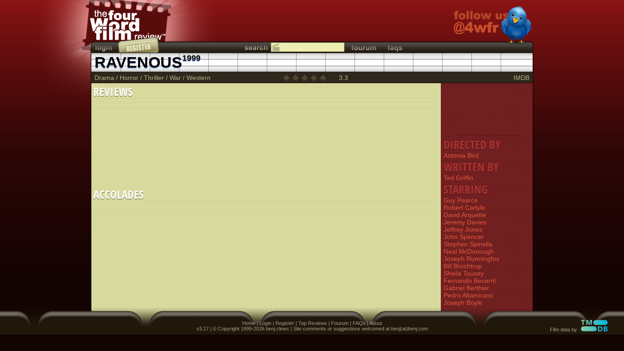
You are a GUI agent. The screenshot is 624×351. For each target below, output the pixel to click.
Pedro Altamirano (468, 295)
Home (248, 323)
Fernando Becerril (470, 280)
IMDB (521, 77)
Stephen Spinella (468, 244)
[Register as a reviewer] (139, 45)
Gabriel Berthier (466, 288)
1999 (191, 58)
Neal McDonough (469, 251)
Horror (129, 77)
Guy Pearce (461, 200)
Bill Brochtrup (463, 266)
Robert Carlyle (464, 207)
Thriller (154, 77)
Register (284, 323)
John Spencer (464, 236)
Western (198, 77)
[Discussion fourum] (363, 47)
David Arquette (465, 214)
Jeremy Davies (465, 222)
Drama (104, 77)
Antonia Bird (461, 155)
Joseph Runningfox (471, 258)
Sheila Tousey (464, 273)
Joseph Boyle (463, 302)
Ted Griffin (458, 177)
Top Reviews (312, 323)
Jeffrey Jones (463, 229)
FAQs (359, 323)
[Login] (105, 47)
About (375, 323)
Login (265, 323)
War (175, 77)
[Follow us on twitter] (492, 26)
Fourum (340, 323)
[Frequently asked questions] (395, 47)
